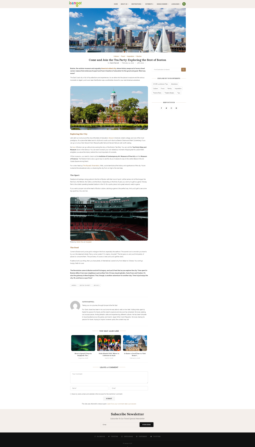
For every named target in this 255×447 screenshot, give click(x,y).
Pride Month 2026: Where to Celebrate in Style (109, 354)
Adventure (174, 84)
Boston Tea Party (85, 285)
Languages (175, 4)
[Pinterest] (176, 108)
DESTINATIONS (136, 4)
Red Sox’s (96, 285)
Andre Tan (79, 242)
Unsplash (89, 242)
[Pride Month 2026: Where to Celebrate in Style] (109, 343)
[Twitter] (166, 108)
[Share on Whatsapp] (103, 293)
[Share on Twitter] (89, 293)
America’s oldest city (108, 68)
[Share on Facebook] (84, 293)
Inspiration (130, 56)
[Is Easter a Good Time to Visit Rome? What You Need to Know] (135, 343)
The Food (74, 247)
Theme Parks (157, 93)
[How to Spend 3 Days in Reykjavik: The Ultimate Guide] (83, 343)
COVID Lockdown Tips (160, 84)
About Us (124, 4)
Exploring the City (78, 134)
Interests (149, 4)
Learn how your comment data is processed (121, 404)
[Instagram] (171, 108)
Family (170, 88)
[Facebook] (161, 108)
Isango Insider (162, 4)
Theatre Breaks (169, 93)
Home (116, 4)
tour (74, 147)
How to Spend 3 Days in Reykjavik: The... (83, 354)
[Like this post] (116, 293)
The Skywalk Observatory (91, 165)
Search (183, 70)
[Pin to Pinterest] (94, 293)
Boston (139, 56)
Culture (116, 56)
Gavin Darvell (114, 63)
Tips (178, 93)
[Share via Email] (98, 293)
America (74, 285)
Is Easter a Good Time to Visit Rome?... (135, 354)
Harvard (111, 138)
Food (123, 56)
